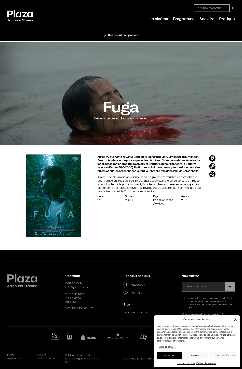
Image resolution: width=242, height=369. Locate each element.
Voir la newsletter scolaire (200, 314)
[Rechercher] (233, 8)
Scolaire (207, 19)
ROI (67, 362)
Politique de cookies (186, 363)
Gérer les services (167, 347)
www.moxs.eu (15, 358)
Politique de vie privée (206, 363)
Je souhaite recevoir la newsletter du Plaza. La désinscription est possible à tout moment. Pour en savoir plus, (210, 303)
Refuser (196, 355)
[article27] (144, 336)
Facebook (138, 284)
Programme (184, 19)
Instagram (138, 292)
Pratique (227, 19)
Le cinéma (159, 19)
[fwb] (55, 336)
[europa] (120, 336)
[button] (235, 319)
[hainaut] (70, 336)
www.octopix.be (45, 358)
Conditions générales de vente (83, 358)
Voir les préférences (223, 355)
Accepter (169, 355)
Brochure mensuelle (137, 312)
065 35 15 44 (74, 283)
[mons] (90, 336)
